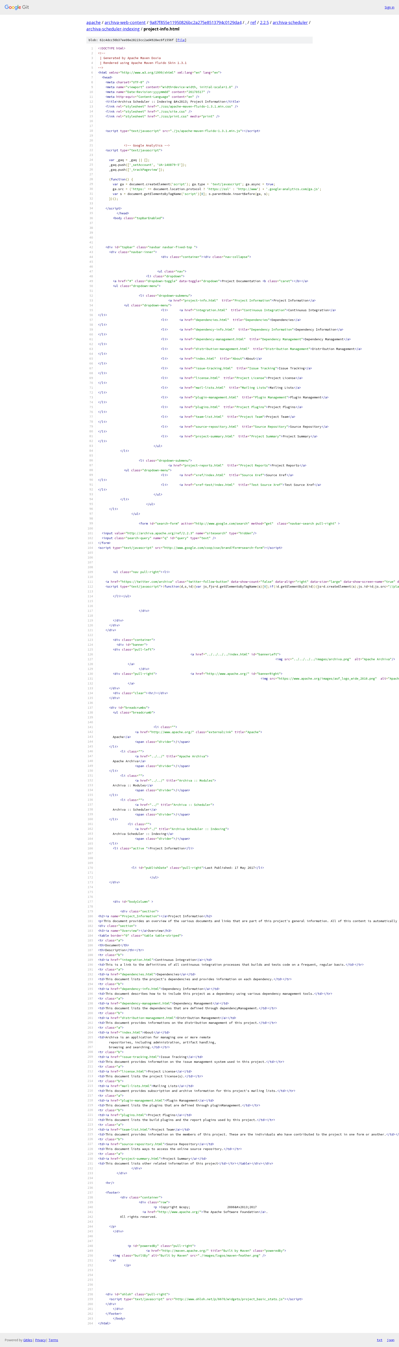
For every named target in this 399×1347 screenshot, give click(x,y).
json (390, 1340)
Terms (53, 1340)
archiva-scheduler (290, 22)
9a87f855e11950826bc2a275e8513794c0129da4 (196, 22)
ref (253, 22)
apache (93, 22)
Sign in (389, 7)
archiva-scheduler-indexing (113, 29)
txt (379, 1340)
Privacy (40, 1340)
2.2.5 (264, 22)
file (181, 40)
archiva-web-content (125, 22)
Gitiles (27, 1340)
